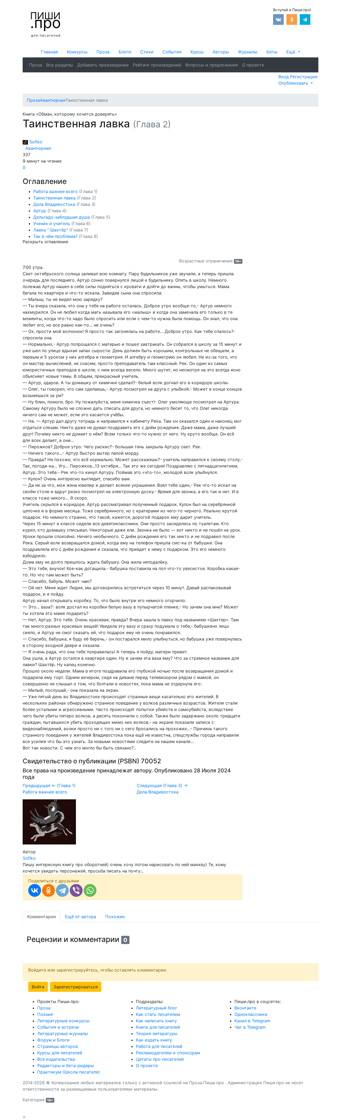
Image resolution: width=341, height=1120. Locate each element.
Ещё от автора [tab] (80, 916)
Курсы (197, 51)
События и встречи (58, 1027)
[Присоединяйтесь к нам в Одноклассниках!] (291, 19)
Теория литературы (156, 1033)
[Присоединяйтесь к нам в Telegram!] (305, 19)
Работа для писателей (159, 1046)
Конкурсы (77, 51)
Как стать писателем (158, 1014)
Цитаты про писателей (160, 1059)
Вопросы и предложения (211, 65)
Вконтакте (245, 1008)
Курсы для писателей (59, 1052)
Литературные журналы (62, 1033)
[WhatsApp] (90, 890)
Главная (49, 51)
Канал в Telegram (252, 1020)
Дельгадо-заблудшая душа (71, 217)
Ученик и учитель (62, 223)
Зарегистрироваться (76, 986)
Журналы (247, 51)
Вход (284, 76)
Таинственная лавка (64, 198)
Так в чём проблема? (65, 236)
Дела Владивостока (64, 204)
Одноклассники (250, 1014)
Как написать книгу (156, 1020)
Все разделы (59, 65)
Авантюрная (37, 148)
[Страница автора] (49, 821)
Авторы (221, 51)
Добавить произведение (103, 65)
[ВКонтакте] (34, 890)
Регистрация (303, 76)
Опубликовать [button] (294, 83)
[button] (293, 51)
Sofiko (35, 141)
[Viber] (76, 890)
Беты (271, 51)
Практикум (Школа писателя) (68, 1072)
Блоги (125, 51)
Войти (38, 986)
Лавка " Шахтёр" (60, 230)
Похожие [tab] (115, 916)
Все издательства (56, 1059)
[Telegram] (62, 890)
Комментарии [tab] (41, 916)
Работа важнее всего (65, 191)
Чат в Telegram (250, 1027)
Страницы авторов (57, 1046)
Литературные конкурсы (63, 1020)
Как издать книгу (154, 1040)
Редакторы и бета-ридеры (65, 1065)
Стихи (146, 51)
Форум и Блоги (53, 1040)
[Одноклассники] (48, 890)
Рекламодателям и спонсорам (168, 1052)
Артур (50, 210)
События (172, 51)
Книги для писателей (158, 1027)
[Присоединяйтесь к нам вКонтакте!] (278, 19)
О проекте (253, 65)
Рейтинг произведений (157, 65)
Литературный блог (156, 1008)
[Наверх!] (26, 1111)
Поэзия (45, 1014)
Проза (102, 51)
